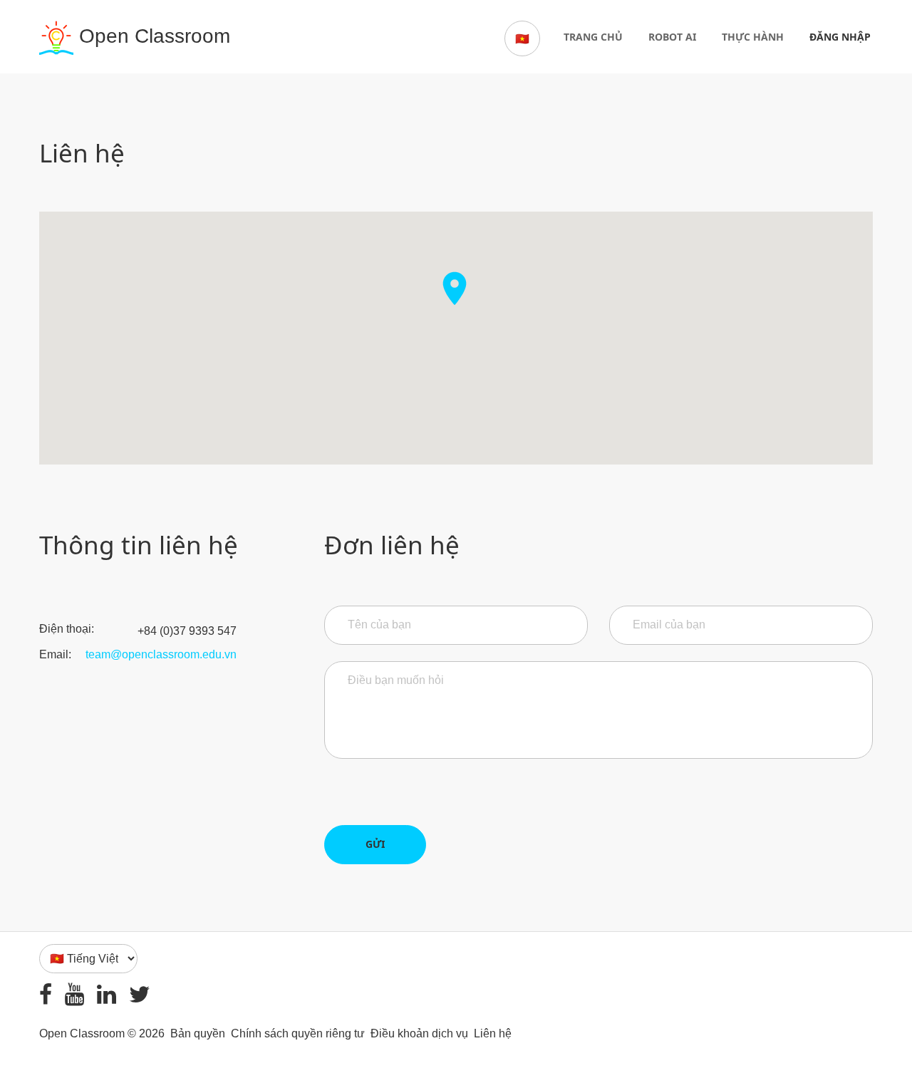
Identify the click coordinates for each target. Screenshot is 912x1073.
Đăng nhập (840, 36)
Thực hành (753, 36)
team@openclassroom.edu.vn (161, 654)
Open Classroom (151, 36)
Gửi (375, 844)
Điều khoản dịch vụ (419, 1033)
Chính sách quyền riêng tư (298, 1033)
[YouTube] (74, 994)
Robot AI (672, 36)
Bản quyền (197, 1033)
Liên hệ (493, 1033)
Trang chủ (593, 36)
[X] (139, 994)
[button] (454, 321)
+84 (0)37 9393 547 (187, 631)
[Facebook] (45, 994)
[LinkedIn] (106, 994)
